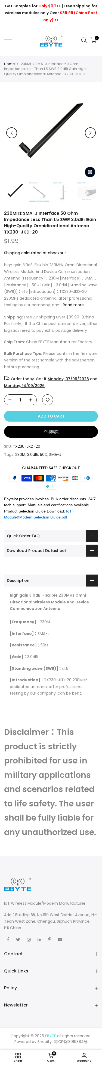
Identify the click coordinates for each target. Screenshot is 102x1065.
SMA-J (55, 454)
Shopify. (45, 1041)
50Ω (43, 454)
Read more (73, 305)
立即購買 (51, 431)
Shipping (12, 253)
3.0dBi (32, 454)
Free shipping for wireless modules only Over (51, 13)
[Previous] (11, 132)
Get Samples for (33, 6)
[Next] (90, 132)
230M (20, 454)
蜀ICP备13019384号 (71, 1041)
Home (9, 64)
